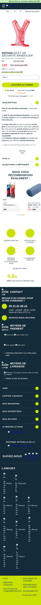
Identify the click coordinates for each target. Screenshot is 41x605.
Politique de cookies (30, 579)
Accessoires (8, 11)
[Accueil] (2, 11)
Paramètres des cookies (30, 586)
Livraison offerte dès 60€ (12, 72)
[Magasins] (29, 6)
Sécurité (15, 11)
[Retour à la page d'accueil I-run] (11, 6)
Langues (8, 468)
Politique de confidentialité (12, 590)
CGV (5, 578)
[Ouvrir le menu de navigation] (3, 6)
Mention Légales (8, 583)
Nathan (21, 11)
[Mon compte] (33, 6)
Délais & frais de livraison (17, 378)
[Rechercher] (24, 6)
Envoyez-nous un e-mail (22, 318)
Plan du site (30, 595)
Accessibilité (30, 591)
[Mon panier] (37, 6)
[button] (20, 77)
